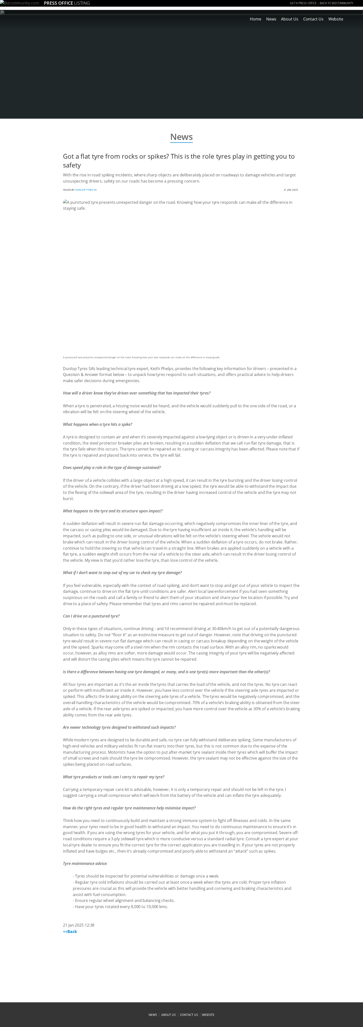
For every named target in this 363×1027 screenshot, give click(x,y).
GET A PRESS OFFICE (303, 3)
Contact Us (313, 19)
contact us (189, 1015)
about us (168, 1015)
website (208, 1015)
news (153, 1015)
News (271, 19)
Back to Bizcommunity (336, 3)
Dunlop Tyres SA (86, 189)
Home (255, 19)
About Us (289, 19)
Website (335, 19)
